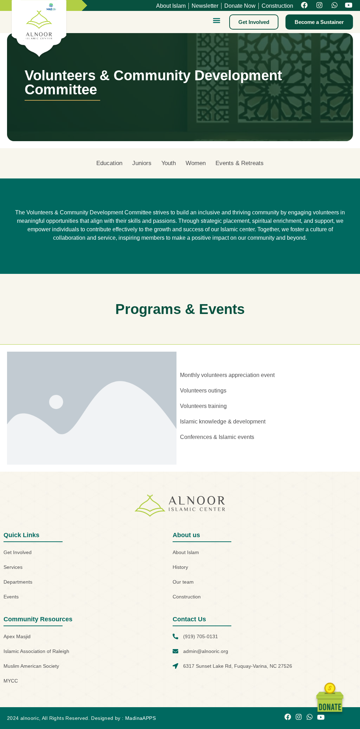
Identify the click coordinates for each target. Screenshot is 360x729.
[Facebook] (304, 5)
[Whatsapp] (334, 5)
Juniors (142, 163)
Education (109, 163)
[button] (216, 20)
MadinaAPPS (140, 718)
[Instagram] (319, 5)
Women (196, 163)
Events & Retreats (240, 163)
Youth (168, 163)
